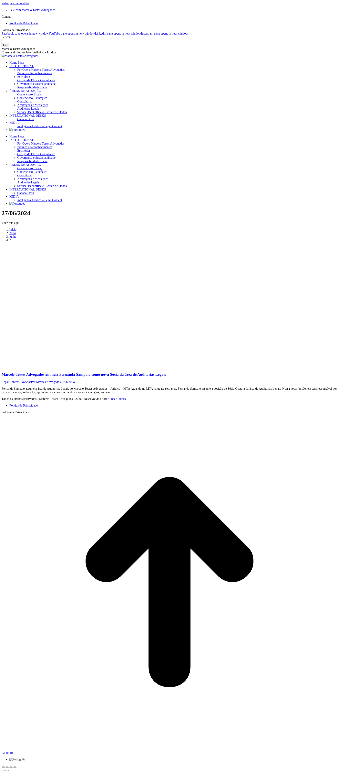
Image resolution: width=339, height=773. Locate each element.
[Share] (7, 767)
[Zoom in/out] (14, 767)
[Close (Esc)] (3, 767)
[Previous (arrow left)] (3, 770)
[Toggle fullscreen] (11, 767)
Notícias (26, 382)
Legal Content (10, 382)
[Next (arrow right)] (7, 770)
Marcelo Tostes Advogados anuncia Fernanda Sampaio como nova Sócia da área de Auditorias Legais (84, 374)
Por (46, 382)
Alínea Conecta (117, 398)
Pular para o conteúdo (15, 3)
